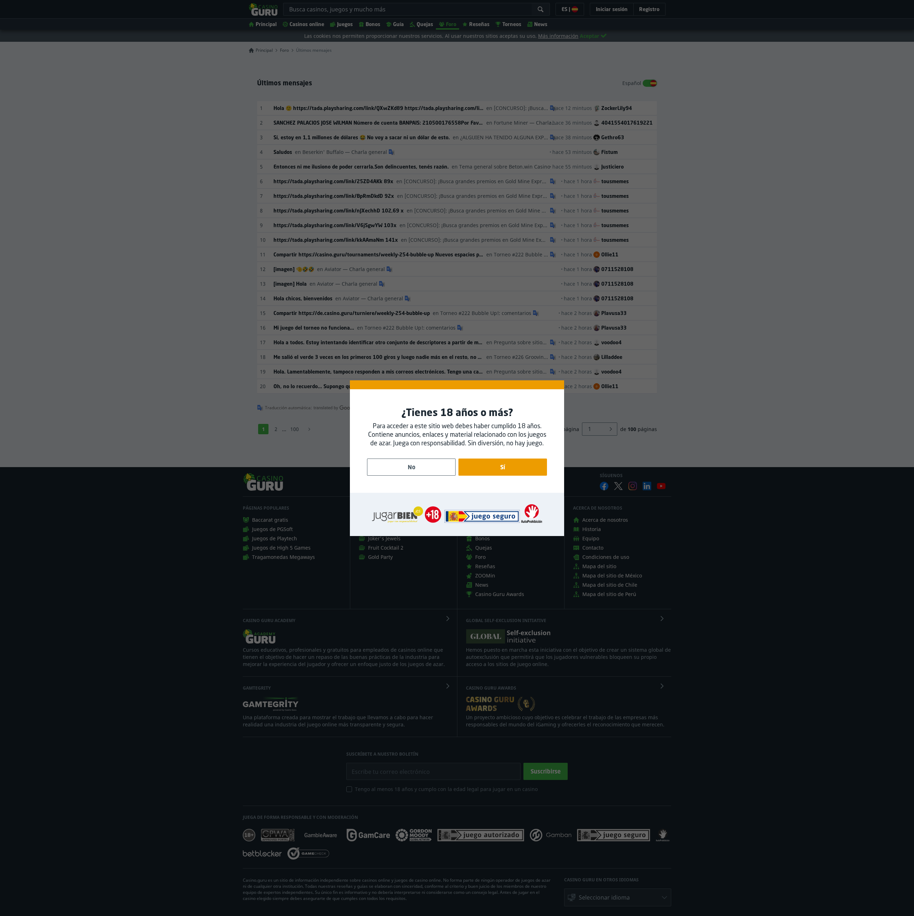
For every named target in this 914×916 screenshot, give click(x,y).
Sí (502, 467)
